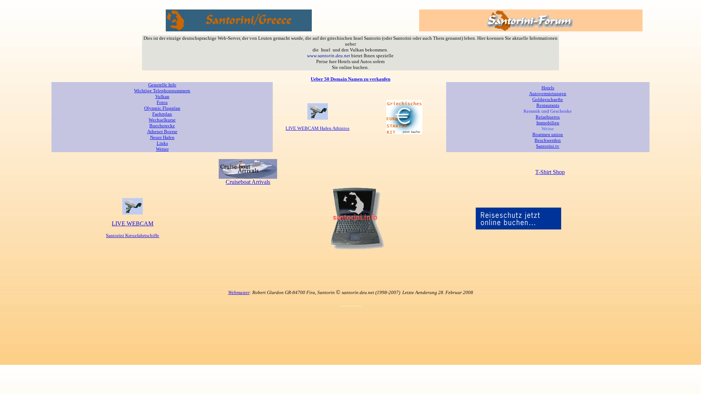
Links (162, 143)
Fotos (162, 102)
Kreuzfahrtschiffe (141, 235)
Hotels (547, 87)
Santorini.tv (547, 146)
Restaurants (547, 105)
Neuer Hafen (162, 137)
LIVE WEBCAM (132, 223)
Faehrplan (162, 114)
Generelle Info (162, 85)
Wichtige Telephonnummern (162, 90)
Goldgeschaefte (547, 99)
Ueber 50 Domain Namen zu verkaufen (350, 79)
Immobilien (547, 122)
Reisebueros (548, 117)
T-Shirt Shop (550, 172)
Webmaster (239, 292)
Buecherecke (162, 125)
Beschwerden (548, 140)
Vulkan (162, 96)
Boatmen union (547, 134)
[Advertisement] (350, 266)
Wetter (162, 149)
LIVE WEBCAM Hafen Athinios (317, 128)
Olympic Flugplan (162, 108)
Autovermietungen (547, 93)
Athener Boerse (162, 131)
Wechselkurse (162, 120)
